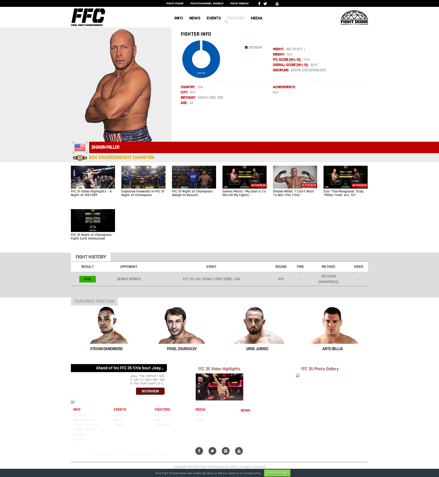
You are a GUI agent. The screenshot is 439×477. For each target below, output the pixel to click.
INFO (178, 18)
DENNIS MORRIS (129, 279)
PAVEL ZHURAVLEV (181, 349)
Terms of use (102, 454)
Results (119, 420)
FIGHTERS (235, 18)
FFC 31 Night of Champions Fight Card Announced (91, 236)
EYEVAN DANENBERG (106, 349)
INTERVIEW (150, 391)
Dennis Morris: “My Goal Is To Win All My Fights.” (244, 193)
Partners (79, 434)
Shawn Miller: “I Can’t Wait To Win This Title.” (293, 193)
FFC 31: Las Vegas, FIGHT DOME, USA (211, 279)
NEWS (194, 18)
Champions (163, 424)
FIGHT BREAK (239, 3)
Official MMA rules (86, 424)
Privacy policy (140, 454)
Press (161, 454)
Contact (79, 439)
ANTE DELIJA (332, 349)
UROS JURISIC (257, 349)
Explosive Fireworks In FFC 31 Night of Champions (142, 193)
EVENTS (214, 18)
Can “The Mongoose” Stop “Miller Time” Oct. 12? (343, 193)
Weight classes (84, 429)
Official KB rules (84, 420)
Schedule (120, 415)
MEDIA (256, 18)
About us (79, 415)
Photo (199, 420)
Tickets (119, 424)
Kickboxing (162, 415)
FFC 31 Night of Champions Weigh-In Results (192, 193)
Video (199, 415)
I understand (277, 473)
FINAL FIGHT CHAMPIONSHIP (88, 17)
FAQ (121, 454)
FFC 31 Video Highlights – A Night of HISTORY (91, 193)
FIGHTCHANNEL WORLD (206, 3)
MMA (158, 420)
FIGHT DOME (174, 3)
